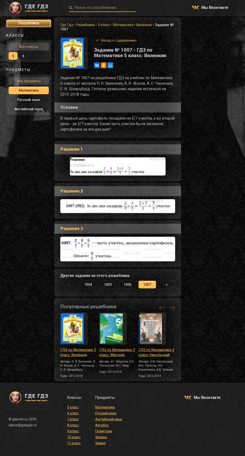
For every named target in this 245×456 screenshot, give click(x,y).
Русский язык (28, 100)
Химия (100, 443)
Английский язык (29, 109)
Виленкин (144, 25)
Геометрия (103, 431)
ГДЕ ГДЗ (28, 8)
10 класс (74, 437)
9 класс (73, 431)
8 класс (73, 425)
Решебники (85, 25)
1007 (147, 284)
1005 (108, 284)
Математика (123, 25)
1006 (127, 284)
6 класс (73, 413)
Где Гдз (66, 25)
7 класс (73, 419)
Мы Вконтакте (214, 8)
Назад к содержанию (119, 40)
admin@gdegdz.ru (23, 425)
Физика (101, 437)
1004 (88, 284)
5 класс (104, 25)
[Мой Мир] (110, 65)
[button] (166, 284)
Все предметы (29, 81)
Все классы (28, 46)
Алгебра (102, 425)
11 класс (74, 443)
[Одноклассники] (103, 65)
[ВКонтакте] (97, 65)
